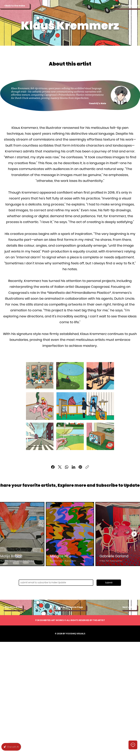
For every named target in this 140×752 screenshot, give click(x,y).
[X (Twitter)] (60, 467)
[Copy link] (87, 467)
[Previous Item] (6, 534)
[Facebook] (53, 467)
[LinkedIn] (73, 467)
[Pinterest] (80, 467)
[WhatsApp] (66, 467)
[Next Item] (134, 534)
